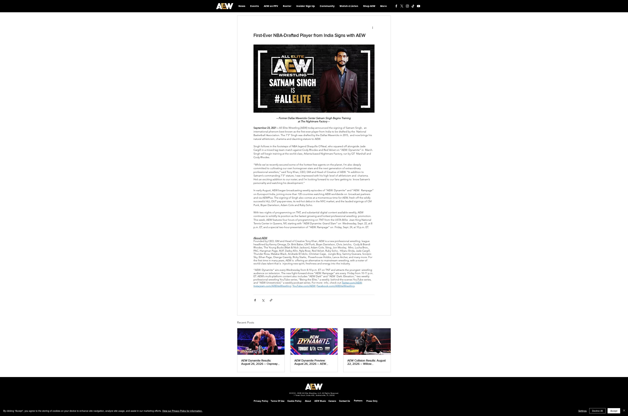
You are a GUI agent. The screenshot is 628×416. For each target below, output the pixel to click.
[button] (327, 6)
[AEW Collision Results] (367, 341)
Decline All (597, 410)
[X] (402, 6)
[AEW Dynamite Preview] (314, 341)
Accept (613, 410)
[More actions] (373, 27)
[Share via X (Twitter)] (263, 300)
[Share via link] (271, 300)
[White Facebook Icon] (396, 6)
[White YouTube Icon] (418, 6)
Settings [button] (582, 410)
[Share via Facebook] (255, 300)
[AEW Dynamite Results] (261, 341)
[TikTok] (413, 6)
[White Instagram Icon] (407, 6)
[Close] (624, 410)
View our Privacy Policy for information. (182, 410)
